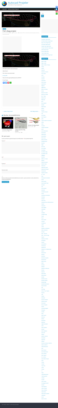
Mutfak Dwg (43, 282)
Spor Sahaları (44, 353)
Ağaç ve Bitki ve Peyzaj (45, 64)
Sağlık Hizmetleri (44, 324)
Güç (42, 186)
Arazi (42, 75)
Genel (42, 179)
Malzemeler (43, 252)
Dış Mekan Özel (44, 153)
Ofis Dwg (43, 289)
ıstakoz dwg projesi (7, 111)
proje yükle (5, 75)
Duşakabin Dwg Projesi (45, 39)
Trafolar (42, 377)
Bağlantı (43, 85)
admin (11, 32)
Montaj (42, 270)
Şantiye (42, 329)
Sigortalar (43, 339)
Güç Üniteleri (43, 188)
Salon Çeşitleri (44, 327)
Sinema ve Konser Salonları (46, 343)
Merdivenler (43, 259)
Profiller (42, 311)
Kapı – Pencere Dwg (45, 235)
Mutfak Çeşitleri (44, 280)
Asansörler (43, 80)
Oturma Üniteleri (44, 299)
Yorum (3, 140)
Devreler (43, 143)
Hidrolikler (43, 209)
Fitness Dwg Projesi (45, 51)
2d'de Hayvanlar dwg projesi (20, 130)
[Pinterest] (57, 11)
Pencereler (43, 303)
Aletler (42, 68)
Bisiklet (42, 104)
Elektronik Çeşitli (44, 167)
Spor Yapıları (43, 355)
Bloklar (42, 108)
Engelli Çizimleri (44, 172)
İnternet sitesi (5, 170)
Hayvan (4, 28)
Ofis (42, 287)
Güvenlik (43, 190)
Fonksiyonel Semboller (45, 177)
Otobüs (42, 296)
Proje (42, 313)
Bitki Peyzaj (43, 106)
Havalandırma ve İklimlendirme (47, 202)
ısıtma (42, 226)
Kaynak (42, 242)
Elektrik (42, 160)
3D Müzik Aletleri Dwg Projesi (47, 41)
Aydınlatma (43, 84)
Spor (42, 348)
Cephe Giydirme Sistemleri (46, 120)
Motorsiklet (43, 273)
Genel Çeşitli (43, 181)
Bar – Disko (43, 96)
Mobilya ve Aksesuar (45, 268)
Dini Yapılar (43, 148)
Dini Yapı (43, 146)
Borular (42, 110)
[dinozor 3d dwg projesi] (34, 117)
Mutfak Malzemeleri (45, 284)
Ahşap (42, 66)
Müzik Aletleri (44, 285)
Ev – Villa (43, 174)
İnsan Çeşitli (43, 219)
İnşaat (42, 216)
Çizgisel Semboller (44, 127)
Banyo (42, 90)
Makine (42, 250)
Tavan (42, 367)
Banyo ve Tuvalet (44, 94)
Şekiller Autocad (44, 336)
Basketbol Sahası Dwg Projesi (47, 54)
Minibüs (43, 264)
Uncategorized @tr (45, 383)
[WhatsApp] (57, 14)
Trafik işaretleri (44, 376)
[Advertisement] (12, 44)
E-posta (4, 163)
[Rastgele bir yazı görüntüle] (55, 9)
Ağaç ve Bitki (43, 63)
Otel (42, 294)
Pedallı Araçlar (44, 301)
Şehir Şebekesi (44, 330)
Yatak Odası (43, 391)
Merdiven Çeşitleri (44, 257)
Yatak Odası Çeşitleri (45, 393)
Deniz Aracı (43, 137)
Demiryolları (43, 136)
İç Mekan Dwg (44, 214)
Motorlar (43, 271)
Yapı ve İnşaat (44, 388)
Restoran (43, 317)
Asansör (43, 78)
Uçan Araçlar (43, 381)
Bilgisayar (43, 99)
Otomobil (43, 297)
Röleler (42, 318)
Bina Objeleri (43, 103)
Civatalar (43, 125)
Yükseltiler (43, 395)
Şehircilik (43, 332)
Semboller (43, 337)
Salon (42, 325)
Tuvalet (42, 379)
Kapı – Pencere (44, 233)
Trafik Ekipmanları (44, 374)
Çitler (42, 124)
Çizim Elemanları (44, 130)
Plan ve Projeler (44, 304)
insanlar (43, 221)
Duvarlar (43, 157)
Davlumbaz (43, 132)
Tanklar (42, 364)
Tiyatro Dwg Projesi (45, 53)
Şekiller (42, 334)
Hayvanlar (43, 205)
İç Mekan (43, 212)
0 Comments (15, 32)
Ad (3, 157)
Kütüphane (43, 245)
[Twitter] (57, 9)
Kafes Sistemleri (44, 230)
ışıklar (42, 224)
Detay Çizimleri (44, 139)
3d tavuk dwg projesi (7, 129)
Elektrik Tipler (44, 164)
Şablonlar (43, 322)
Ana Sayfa (4, 9)
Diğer (42, 144)
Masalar (43, 254)
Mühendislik (43, 275)
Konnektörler (43, 244)
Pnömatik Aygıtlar (44, 308)
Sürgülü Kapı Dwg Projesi (46, 46)
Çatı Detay (43, 115)
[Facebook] (57, 7)
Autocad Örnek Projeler (13, 9)
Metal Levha (43, 261)
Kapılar (42, 237)
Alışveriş (43, 70)
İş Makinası (43, 223)
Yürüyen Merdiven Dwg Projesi (47, 47)
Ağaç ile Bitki (43, 61)
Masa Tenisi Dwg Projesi (46, 42)
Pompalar (43, 310)
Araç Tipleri (43, 73)
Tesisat (42, 369)
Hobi (42, 210)
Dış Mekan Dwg (44, 151)
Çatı (42, 113)
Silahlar (42, 341)
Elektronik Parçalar (45, 169)
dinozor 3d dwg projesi (33, 125)
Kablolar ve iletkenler (45, 228)
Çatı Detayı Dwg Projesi (45, 44)
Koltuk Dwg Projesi (44, 49)
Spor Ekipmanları (44, 351)
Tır (41, 370)
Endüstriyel (43, 170)
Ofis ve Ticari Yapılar (45, 290)
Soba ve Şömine (44, 344)
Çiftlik (42, 122)
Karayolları (43, 240)
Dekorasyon (43, 134)
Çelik (42, 118)
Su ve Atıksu (43, 357)
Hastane (43, 198)
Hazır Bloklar (43, 207)
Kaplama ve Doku (44, 238)
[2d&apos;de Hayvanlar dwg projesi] (21, 117)
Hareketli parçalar (44, 191)
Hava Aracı (43, 200)
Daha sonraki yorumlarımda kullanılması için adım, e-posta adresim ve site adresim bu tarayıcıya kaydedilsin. (20, 178)
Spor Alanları (43, 350)
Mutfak (42, 277)
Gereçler (43, 184)
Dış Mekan (43, 150)
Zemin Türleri (44, 398)
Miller (42, 263)
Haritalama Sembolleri (45, 195)
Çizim (42, 129)
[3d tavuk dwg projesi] (7, 117)
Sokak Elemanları (44, 346)
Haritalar (43, 197)
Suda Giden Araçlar (45, 358)
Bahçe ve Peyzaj (44, 89)
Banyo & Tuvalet (44, 92)
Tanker (42, 362)
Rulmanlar (43, 320)
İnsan (42, 217)
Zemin (42, 397)
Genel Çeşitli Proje (44, 183)
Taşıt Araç (43, 365)
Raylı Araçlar (43, 315)
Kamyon (43, 231)
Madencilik (43, 247)
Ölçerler (43, 292)
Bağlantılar (43, 87)
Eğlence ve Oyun (44, 158)
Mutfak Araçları (44, 278)
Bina (42, 101)
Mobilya (42, 266)
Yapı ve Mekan (44, 390)
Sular (42, 360)
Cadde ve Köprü (44, 111)
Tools (42, 372)
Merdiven (43, 256)
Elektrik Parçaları (44, 162)
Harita (42, 193)
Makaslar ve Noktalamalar (46, 249)
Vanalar (42, 384)
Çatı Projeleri (43, 117)
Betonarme (43, 97)
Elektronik (43, 165)
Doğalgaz (43, 155)
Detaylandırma (44, 141)
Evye (42, 176)
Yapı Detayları (44, 386)
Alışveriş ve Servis (44, 71)
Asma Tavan (43, 82)
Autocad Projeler (18, 2)
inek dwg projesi (34, 111)
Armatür (43, 77)
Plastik (42, 306)
